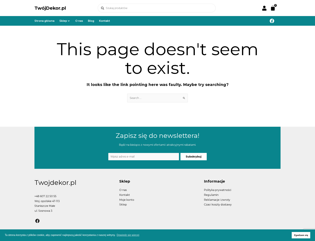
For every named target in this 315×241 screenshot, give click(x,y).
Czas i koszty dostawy (218, 204)
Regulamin (211, 194)
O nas (79, 20)
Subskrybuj (193, 156)
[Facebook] (272, 21)
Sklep (63, 20)
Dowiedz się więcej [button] (128, 235)
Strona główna (44, 20)
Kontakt (104, 20)
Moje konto (126, 199)
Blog (91, 20)
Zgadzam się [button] (301, 235)
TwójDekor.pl (50, 8)
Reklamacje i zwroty (217, 199)
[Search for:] (157, 98)
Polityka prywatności (217, 190)
